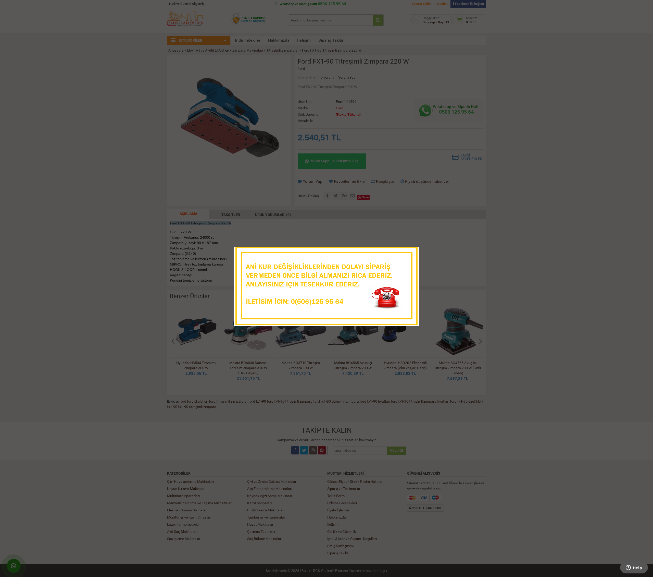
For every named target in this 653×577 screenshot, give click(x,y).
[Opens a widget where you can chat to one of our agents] (634, 568)
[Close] (410, 252)
